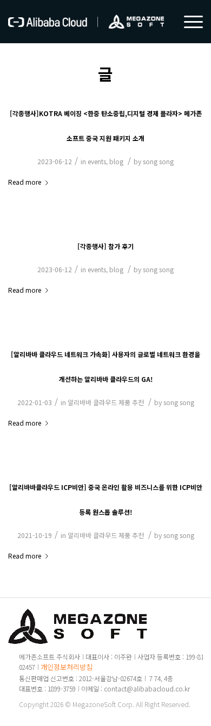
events (97, 161)
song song (158, 161)
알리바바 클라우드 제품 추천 (106, 402)
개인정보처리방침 (67, 667)
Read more (24, 181)
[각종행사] (105, 246)
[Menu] (188, 21)
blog (116, 161)
